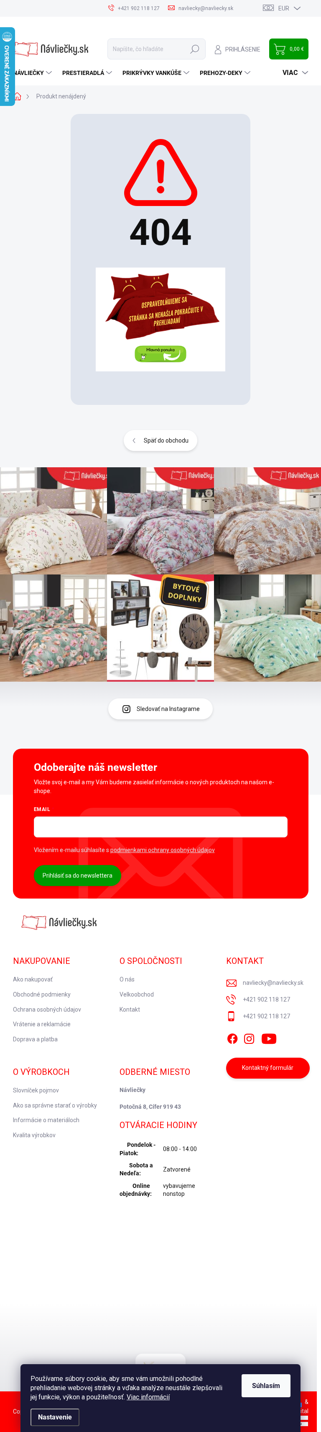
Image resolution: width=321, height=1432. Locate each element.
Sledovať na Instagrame (168, 709)
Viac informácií (148, 1397)
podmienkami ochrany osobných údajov (162, 850)
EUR (283, 8)
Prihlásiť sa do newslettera (77, 875)
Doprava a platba (35, 1039)
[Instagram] (249, 1037)
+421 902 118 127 (266, 999)
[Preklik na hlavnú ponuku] (160, 319)
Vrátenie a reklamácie (42, 1024)
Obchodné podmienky (42, 994)
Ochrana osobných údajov (47, 1009)
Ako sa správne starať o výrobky (55, 1105)
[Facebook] (232, 1037)
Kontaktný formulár (267, 1067)
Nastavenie (55, 1417)
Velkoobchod (137, 994)
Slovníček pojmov (36, 1090)
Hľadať (195, 49)
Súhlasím (266, 1386)
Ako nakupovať (33, 979)
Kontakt (130, 1009)
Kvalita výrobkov (34, 1135)
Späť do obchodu (166, 440)
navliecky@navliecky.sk (273, 982)
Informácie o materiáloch (46, 1120)
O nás (127, 979)
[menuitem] (33, 72)
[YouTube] (269, 1037)
